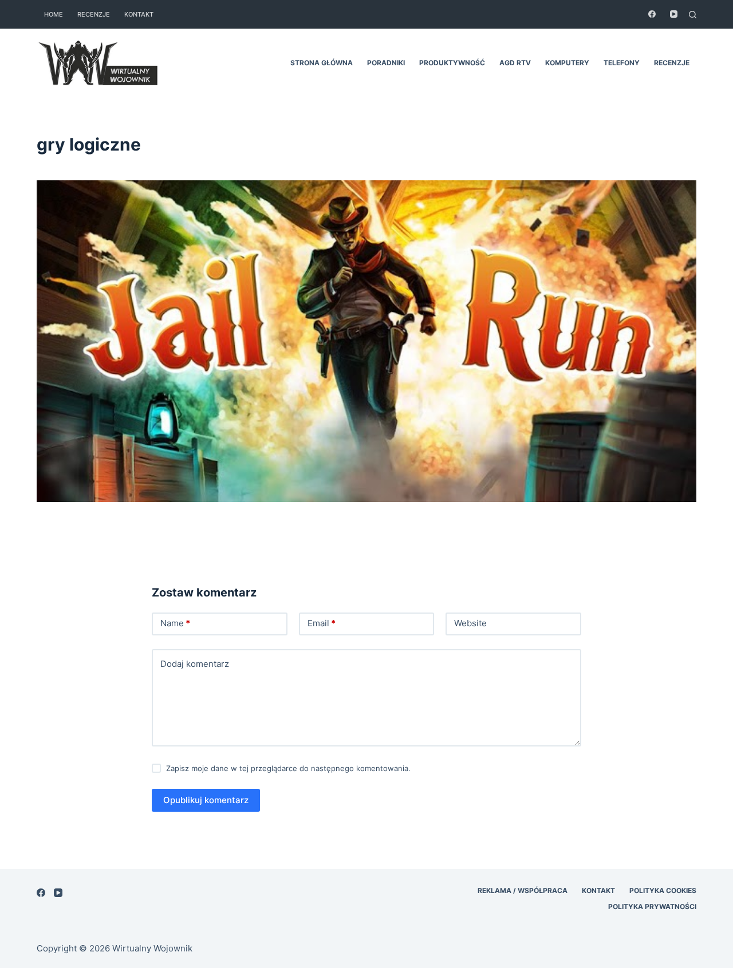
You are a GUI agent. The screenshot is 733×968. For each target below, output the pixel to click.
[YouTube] (673, 14)
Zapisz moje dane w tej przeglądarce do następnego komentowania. (288, 768)
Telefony (622, 62)
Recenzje (93, 14)
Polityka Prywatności (652, 906)
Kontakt (138, 14)
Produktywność (452, 62)
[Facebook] (652, 14)
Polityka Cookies (662, 890)
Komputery (567, 62)
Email (322, 623)
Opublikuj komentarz (206, 800)
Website (470, 623)
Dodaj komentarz (194, 663)
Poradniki (386, 62)
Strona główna (321, 62)
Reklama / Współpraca (523, 890)
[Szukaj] (692, 14)
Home (53, 14)
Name (175, 623)
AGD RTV (515, 62)
